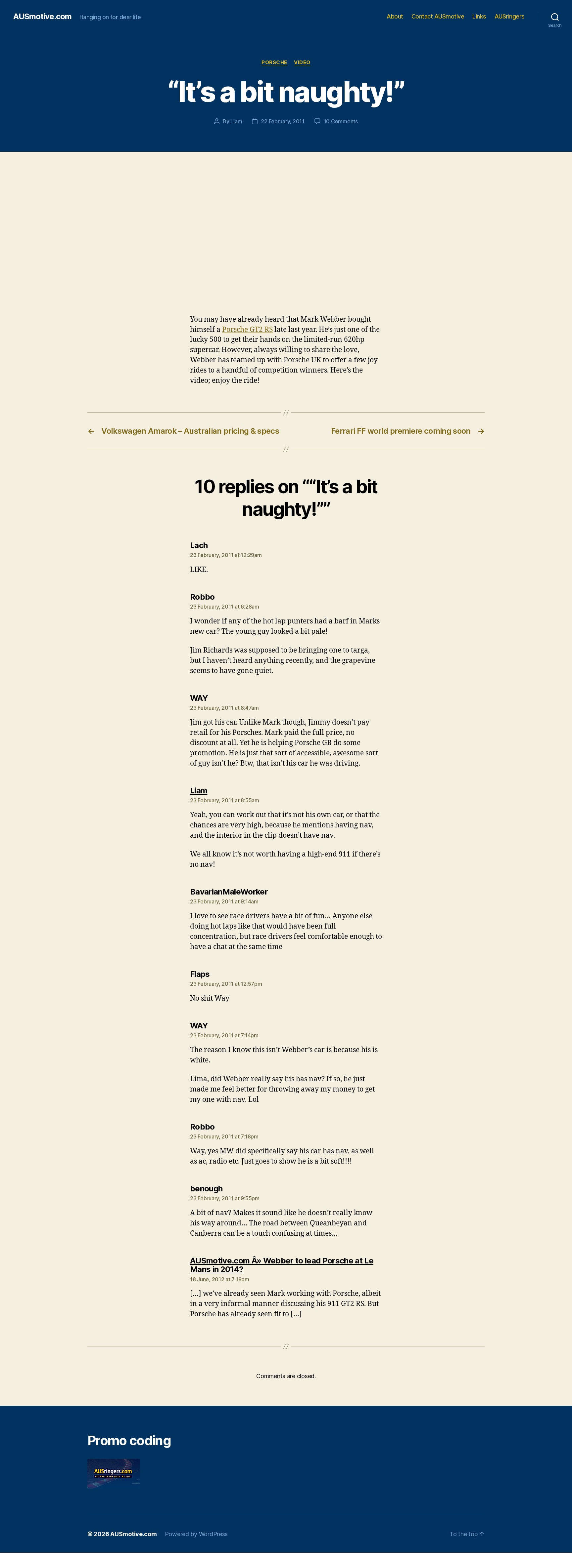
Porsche (274, 62)
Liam (236, 121)
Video (302, 62)
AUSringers (510, 16)
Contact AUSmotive (437, 16)
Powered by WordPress (196, 1534)
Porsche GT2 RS (247, 329)
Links (479, 16)
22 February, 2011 (282, 121)
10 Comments (341, 121)
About (395, 16)
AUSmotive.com (42, 16)
